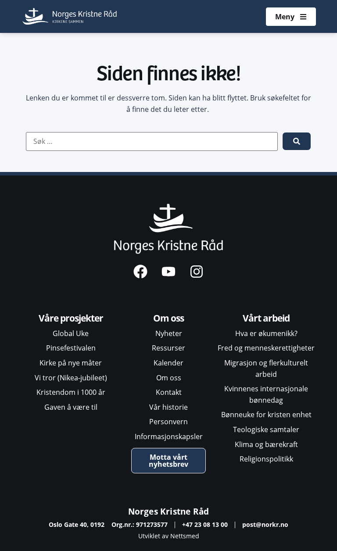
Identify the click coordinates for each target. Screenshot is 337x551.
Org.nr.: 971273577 (139, 524)
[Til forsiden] (70, 16)
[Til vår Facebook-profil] (140, 272)
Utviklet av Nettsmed (168, 536)
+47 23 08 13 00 (205, 524)
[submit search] (296, 141)
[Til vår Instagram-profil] (197, 272)
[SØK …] (152, 141)
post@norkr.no (265, 524)
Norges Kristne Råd (168, 511)
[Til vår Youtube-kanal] (168, 272)
